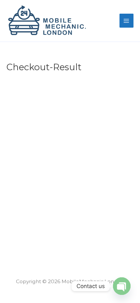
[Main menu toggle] (126, 21)
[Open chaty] (122, 286)
